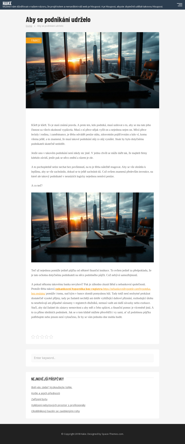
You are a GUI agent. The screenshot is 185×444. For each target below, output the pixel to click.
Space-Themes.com (112, 434)
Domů (29, 25)
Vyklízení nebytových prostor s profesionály (58, 405)
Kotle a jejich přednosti (45, 393)
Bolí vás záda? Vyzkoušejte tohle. (51, 387)
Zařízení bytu (39, 399)
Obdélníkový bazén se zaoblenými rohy (55, 411)
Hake (83, 434)
